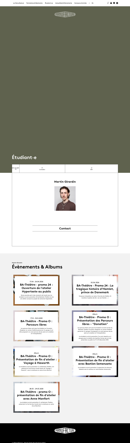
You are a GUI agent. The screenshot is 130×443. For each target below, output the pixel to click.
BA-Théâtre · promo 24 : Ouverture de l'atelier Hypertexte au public (36, 288)
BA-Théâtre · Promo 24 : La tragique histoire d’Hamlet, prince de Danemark (95, 289)
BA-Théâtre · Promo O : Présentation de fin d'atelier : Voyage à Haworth (36, 359)
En (92, 3)
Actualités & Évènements (63, 3)
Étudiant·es (49, 3)
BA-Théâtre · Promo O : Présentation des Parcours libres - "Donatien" (95, 320)
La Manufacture (18, 3)
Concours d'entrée (80, 3)
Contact (65, 228)
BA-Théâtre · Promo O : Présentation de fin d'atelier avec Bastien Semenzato (95, 360)
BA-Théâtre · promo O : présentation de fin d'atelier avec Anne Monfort (36, 395)
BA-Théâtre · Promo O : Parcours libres (36, 322)
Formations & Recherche (34, 3)
